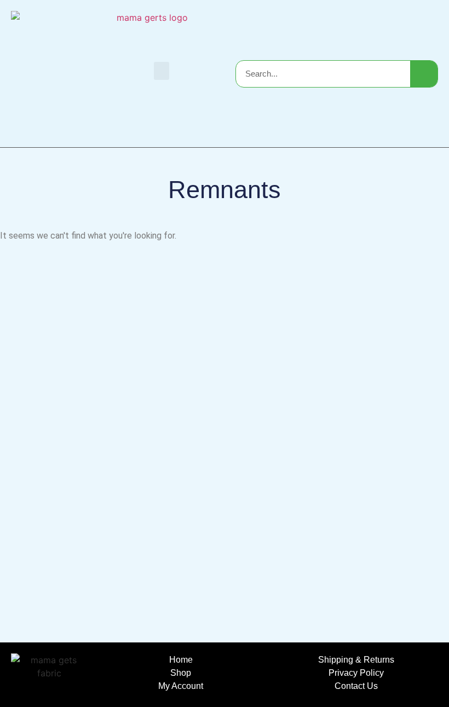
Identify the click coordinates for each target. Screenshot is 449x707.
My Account (180, 686)
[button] (161, 71)
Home (181, 659)
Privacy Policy (356, 672)
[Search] (424, 74)
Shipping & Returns (356, 659)
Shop (180, 672)
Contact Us (356, 686)
